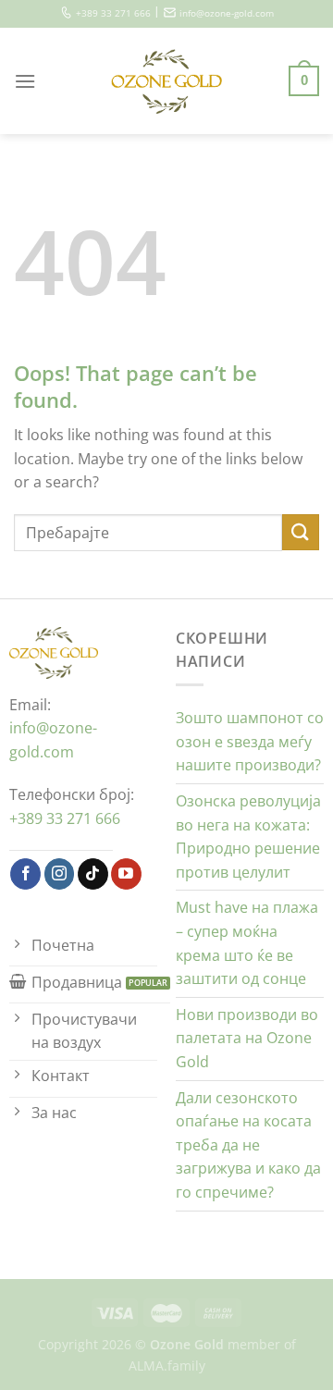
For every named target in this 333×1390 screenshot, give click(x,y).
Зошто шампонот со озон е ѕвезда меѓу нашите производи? (250, 741)
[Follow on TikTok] (93, 874)
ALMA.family (167, 1365)
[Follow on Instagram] (59, 874)
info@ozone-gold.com (226, 13)
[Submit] (300, 532)
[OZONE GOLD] (167, 81)
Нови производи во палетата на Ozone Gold (247, 1038)
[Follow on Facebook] (25, 874)
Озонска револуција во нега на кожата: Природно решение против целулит (248, 836)
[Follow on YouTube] (126, 874)
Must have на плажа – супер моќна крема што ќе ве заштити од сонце (247, 943)
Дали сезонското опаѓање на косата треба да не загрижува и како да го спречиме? (248, 1145)
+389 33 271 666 (113, 13)
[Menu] (25, 81)
